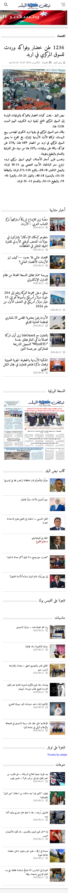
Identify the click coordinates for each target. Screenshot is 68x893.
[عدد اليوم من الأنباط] (34, 461)
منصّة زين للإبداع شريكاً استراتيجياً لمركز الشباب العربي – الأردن (26, 222)
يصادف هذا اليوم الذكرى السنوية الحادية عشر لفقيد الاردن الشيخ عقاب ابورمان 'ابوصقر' (27, 687)
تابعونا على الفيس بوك (52, 600)
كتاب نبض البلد (55, 471)
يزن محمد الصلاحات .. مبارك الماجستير (32, 627)
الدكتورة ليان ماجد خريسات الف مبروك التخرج (28, 704)
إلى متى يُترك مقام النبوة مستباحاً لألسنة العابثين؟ (29, 576)
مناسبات (60, 618)
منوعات (60, 765)
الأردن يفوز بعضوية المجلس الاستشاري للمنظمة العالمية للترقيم (26, 320)
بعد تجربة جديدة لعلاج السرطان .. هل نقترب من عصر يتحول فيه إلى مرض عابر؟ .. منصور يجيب (27, 776)
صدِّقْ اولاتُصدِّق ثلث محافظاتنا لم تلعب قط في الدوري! (26, 480)
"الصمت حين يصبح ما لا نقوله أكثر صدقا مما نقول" (27, 557)
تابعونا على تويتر (56, 747)
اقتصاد (45, 62)
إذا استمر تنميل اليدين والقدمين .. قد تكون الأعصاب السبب (26, 834)
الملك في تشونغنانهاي (40, 538)
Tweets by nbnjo (57, 754)
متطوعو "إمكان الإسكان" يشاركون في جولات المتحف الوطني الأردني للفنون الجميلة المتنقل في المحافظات (26, 241)
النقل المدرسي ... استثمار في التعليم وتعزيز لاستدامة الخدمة (27, 521)
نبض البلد (57, 62)
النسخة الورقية (56, 391)
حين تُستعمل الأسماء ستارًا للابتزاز (34, 499)
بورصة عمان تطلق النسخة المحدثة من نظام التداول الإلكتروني (25, 277)
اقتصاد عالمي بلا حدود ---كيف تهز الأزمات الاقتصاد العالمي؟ (28, 260)
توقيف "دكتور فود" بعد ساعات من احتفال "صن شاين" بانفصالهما (25, 795)
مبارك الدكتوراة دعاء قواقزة (37, 646)
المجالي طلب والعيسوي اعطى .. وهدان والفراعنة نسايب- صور (28, 668)
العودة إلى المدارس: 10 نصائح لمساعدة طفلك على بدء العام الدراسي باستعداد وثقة (26, 872)
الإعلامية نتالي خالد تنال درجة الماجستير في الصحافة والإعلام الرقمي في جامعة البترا (27, 725)
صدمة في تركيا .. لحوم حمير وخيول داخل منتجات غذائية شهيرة (28, 853)
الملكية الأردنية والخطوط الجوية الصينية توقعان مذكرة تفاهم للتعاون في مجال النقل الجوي (25, 364)
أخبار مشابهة (57, 210)
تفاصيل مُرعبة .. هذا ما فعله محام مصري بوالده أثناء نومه (27, 814)
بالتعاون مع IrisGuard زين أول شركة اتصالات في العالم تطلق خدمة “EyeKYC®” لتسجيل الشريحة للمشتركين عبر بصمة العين (26, 342)
